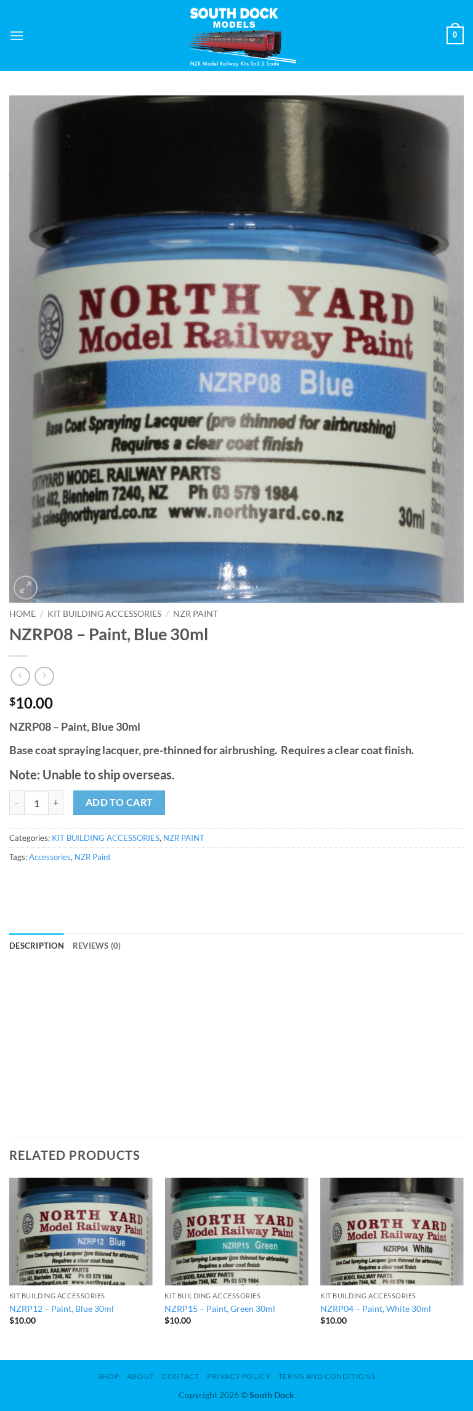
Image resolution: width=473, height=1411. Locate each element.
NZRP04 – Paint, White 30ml (375, 1308)
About (141, 1376)
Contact (180, 1376)
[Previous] (10, 1267)
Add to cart (119, 802)
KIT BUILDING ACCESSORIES (104, 614)
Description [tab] (36, 946)
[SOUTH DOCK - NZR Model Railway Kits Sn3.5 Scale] (236, 35)
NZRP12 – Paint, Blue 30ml (61, 1308)
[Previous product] (44, 676)
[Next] (463, 1267)
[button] (16, 35)
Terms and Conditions (326, 1376)
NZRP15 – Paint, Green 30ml (219, 1308)
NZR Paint (93, 857)
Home (22, 614)
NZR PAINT (195, 614)
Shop (108, 1376)
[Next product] (20, 676)
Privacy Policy (239, 1376)
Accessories (50, 857)
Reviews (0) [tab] (97, 946)
